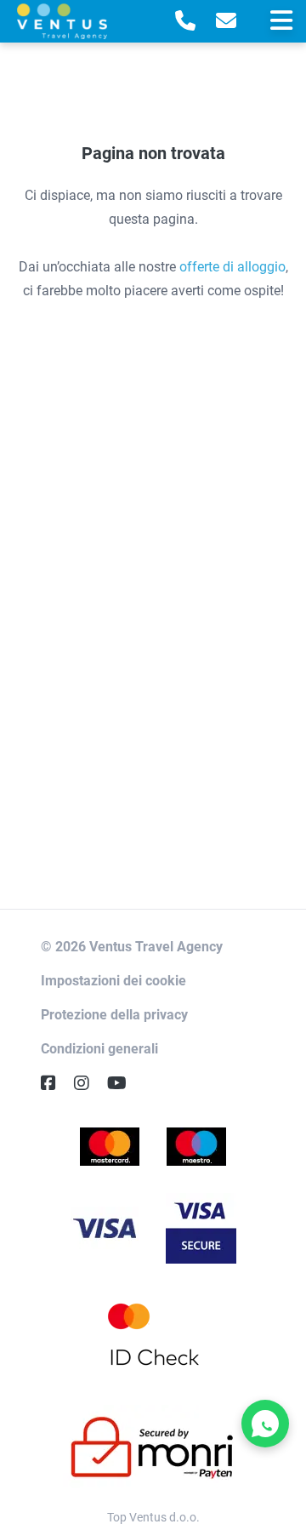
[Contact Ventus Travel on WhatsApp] (265, 1423)
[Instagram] (88, 1083)
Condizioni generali (99, 1049)
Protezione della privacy (114, 1015)
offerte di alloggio (232, 267)
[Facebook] (55, 1083)
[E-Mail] (226, 21)
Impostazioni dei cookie (113, 981)
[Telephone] (185, 21)
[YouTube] (123, 1083)
